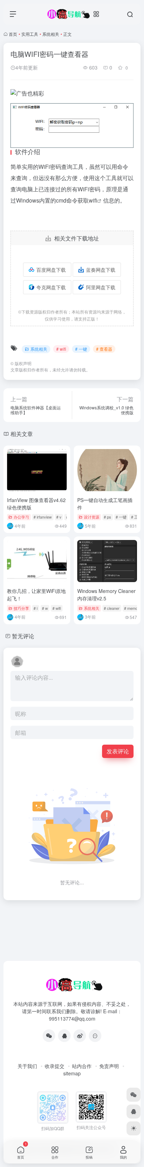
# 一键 (81, 349)
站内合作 (82, 1065)
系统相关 (50, 34)
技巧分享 (21, 608)
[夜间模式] (134, 1128)
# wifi (61, 349)
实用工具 (29, 34)
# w (45, 608)
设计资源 (91, 517)
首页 (13, 34)
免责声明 (109, 1065)
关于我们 (27, 1065)
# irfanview (43, 517)
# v (59, 517)
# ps (107, 517)
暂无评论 (23, 636)
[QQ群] (95, 1035)
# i (35, 608)
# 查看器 (104, 349)
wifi (93, 200)
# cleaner (112, 608)
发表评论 (118, 751)
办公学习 (21, 517)
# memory (132, 608)
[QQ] (64, 1035)
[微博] (79, 1035)
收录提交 (54, 1065)
